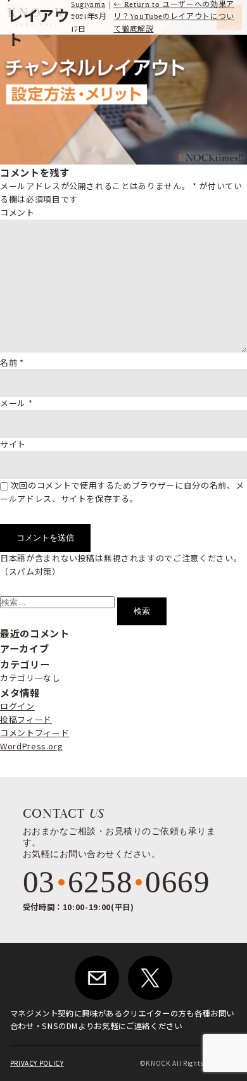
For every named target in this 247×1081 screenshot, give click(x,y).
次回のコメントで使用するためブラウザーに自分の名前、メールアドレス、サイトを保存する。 (122, 491)
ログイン (17, 706)
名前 (12, 362)
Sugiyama (88, 4)
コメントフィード (34, 733)
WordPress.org (31, 746)
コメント (17, 212)
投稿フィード (26, 719)
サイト (13, 444)
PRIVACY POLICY (37, 1063)
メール (16, 403)
